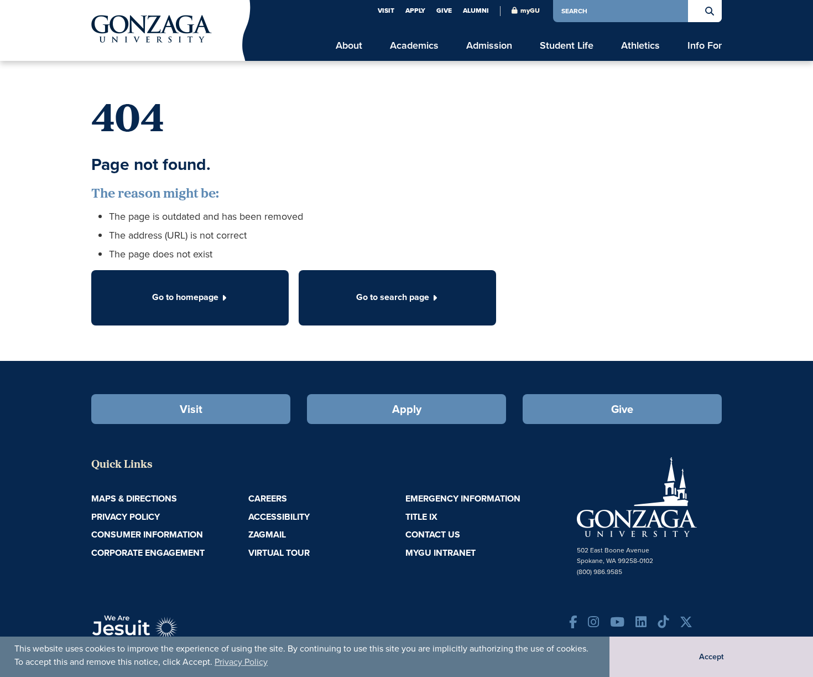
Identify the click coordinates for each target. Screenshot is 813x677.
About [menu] (349, 46)
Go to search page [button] (392, 297)
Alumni (476, 10)
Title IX (421, 516)
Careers (267, 498)
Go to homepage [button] (185, 297)
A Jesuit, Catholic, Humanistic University (185, 633)
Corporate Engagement (148, 552)
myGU (530, 10)
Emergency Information (462, 498)
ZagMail (267, 534)
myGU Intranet (440, 552)
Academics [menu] (414, 46)
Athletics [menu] (640, 46)
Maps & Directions (134, 498)
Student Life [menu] (566, 46)
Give (444, 10)
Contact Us (432, 534)
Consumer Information (147, 534)
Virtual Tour (279, 552)
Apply (415, 10)
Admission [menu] (489, 46)
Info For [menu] (704, 46)
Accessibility (279, 516)
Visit (386, 10)
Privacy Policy (241, 661)
